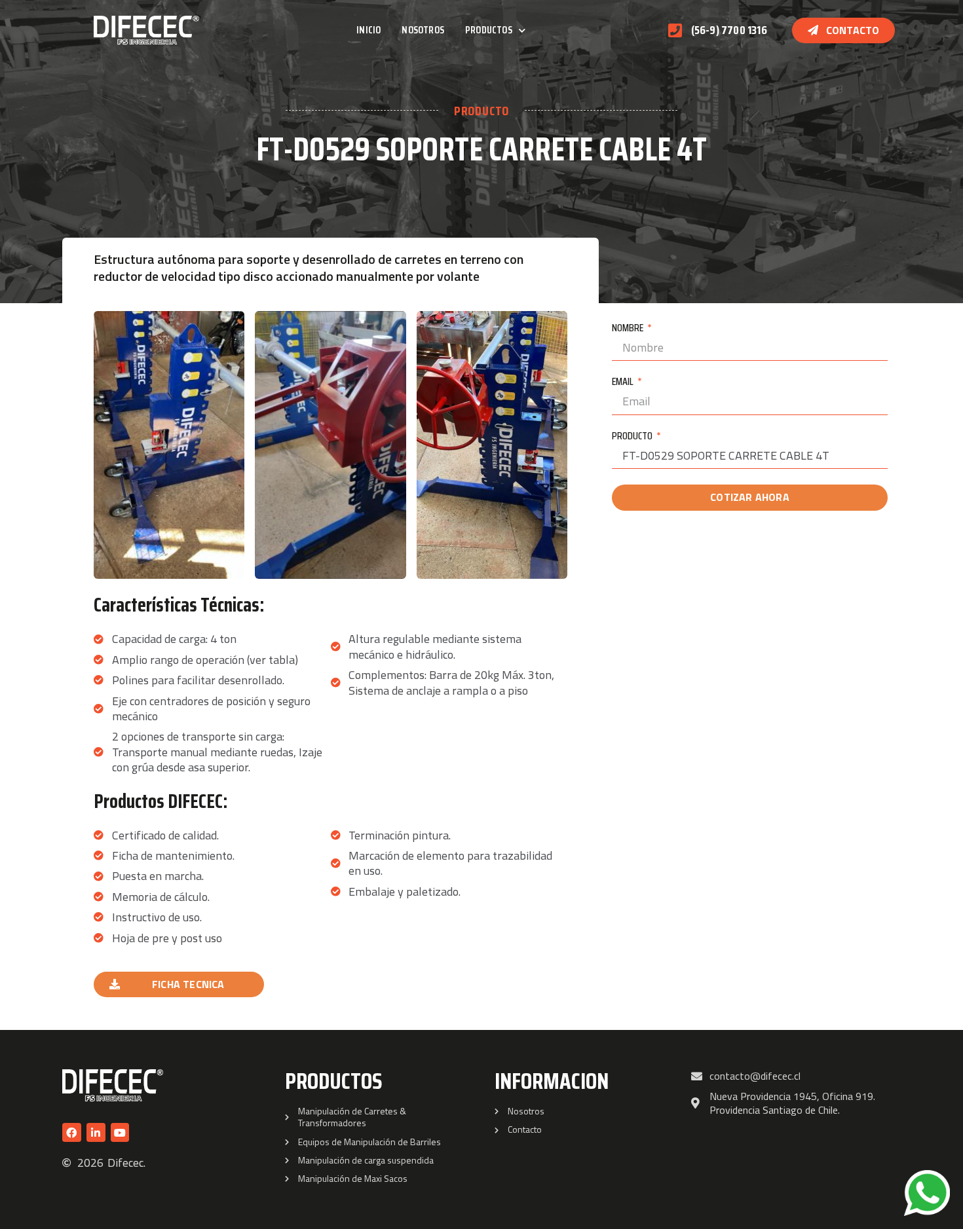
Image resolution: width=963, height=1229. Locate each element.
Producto (633, 437)
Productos (488, 30)
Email (623, 382)
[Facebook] (71, 1132)
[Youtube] (120, 1132)
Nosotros (423, 30)
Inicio (368, 30)
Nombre (628, 329)
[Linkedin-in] (95, 1132)
